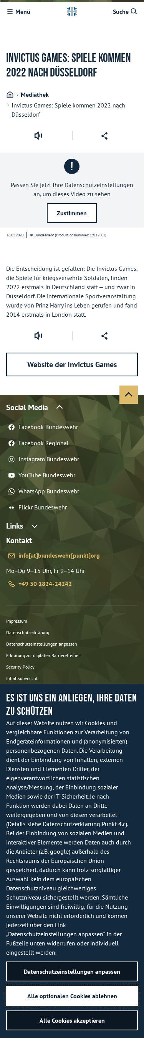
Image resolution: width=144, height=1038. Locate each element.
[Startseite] (10, 95)
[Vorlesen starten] (38, 136)
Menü (22, 11)
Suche (121, 11)
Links (14, 526)
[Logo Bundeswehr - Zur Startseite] (71, 11)
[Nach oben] (128, 395)
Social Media (27, 407)
